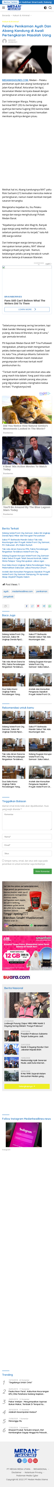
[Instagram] (30, 1460)
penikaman (41, 591)
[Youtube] (35, 1460)
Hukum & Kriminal (10, 21)
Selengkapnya (26, 1086)
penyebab (8, 596)
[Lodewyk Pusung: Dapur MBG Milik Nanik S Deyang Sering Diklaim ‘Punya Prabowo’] (27, 1005)
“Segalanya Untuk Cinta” (20, 1382)
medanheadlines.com (22, 591)
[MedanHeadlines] (15, 7)
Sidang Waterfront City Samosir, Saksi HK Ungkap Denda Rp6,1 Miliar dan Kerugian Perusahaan (26, 534)
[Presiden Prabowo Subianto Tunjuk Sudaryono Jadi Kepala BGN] (11, 1035)
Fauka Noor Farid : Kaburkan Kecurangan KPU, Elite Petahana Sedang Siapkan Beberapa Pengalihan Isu (29, 1392)
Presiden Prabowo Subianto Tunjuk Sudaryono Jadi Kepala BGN (34, 1035)
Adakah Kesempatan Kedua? (23, 1412)
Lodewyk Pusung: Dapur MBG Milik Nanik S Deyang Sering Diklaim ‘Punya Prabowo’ (24, 1024)
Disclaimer (17, 1472)
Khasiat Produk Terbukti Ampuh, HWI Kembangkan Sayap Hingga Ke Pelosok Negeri (28, 1431)
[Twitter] (24, 1460)
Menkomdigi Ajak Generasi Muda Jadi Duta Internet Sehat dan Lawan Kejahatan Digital (34, 1061)
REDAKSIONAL (40, 1469)
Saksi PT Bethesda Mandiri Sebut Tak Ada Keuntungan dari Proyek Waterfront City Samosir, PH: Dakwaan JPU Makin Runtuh (26, 542)
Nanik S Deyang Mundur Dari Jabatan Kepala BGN (35, 1048)
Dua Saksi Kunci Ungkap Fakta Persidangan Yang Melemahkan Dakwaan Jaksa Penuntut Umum (26, 566)
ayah (6, 591)
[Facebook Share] (26, 606)
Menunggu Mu (15, 1421)
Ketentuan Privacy (33, 1472)
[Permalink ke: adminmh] (4, 41)
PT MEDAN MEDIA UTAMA (18, 1469)
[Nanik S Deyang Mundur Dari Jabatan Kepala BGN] (11, 1049)
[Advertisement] (27, 153)
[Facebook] (19, 1460)
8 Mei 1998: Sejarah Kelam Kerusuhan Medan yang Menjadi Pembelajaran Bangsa (33, 1075)
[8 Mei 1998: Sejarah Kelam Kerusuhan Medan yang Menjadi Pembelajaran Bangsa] (11, 1075)
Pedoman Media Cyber (27, 1475)
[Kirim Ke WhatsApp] (50, 606)
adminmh (12, 40)
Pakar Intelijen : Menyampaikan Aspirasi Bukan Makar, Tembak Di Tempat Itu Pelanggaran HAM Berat (28, 1403)
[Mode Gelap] (45, 7)
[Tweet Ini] (32, 606)
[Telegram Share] (44, 606)
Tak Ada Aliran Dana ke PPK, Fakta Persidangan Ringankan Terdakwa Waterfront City (25, 550)
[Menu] (4, 7)
